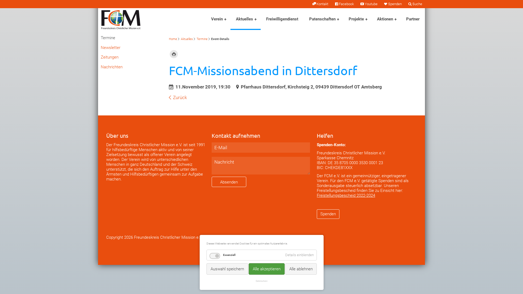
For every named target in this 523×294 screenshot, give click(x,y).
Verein (217, 19)
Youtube (371, 4)
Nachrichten (112, 67)
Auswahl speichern (227, 269)
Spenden (395, 4)
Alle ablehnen (301, 269)
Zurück (180, 97)
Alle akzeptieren (267, 269)
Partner (412, 19)
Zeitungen (109, 57)
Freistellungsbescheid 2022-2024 (346, 195)
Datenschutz (261, 281)
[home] (121, 19)
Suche (417, 4)
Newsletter (110, 47)
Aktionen (385, 19)
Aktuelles (244, 19)
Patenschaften (322, 19)
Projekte (356, 19)
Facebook (346, 4)
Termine (202, 39)
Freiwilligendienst (282, 19)
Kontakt (322, 4)
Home (173, 39)
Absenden (229, 182)
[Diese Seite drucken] (174, 54)
